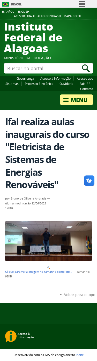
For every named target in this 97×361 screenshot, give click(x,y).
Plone (80, 355)
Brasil (16, 4)
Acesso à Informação (55, 78)
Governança (25, 78)
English (23, 11)
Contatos (86, 89)
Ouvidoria (66, 84)
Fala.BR (85, 84)
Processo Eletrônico (39, 84)
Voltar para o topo (79, 294)
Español (8, 11)
